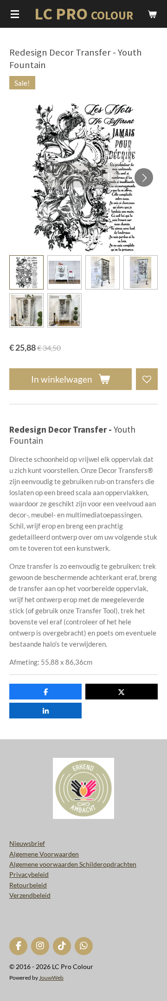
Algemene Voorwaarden (44, 854)
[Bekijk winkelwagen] (152, 14)
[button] (26, 272)
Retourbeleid (28, 885)
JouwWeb (51, 977)
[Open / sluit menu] (15, 14)
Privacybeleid (29, 874)
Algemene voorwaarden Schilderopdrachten (72, 864)
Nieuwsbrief (27, 843)
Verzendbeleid (30, 895)
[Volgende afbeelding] (144, 177)
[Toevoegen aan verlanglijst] (147, 379)
